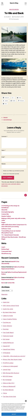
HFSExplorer (6, 353)
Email (3, 157)
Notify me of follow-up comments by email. (13, 170)
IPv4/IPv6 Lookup (8, 363)
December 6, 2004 (19, 16)
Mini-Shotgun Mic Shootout (11, 373)
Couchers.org (7, 322)
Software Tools (6, 228)
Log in (3, 247)
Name (3, 150)
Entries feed (5, 249)
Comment (4, 136)
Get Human (6, 339)
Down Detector (7, 326)
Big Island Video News (9, 312)
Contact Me (5, 214)
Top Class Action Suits (9, 396)
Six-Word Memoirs (8, 390)
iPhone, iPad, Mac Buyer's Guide (12, 359)
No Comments (15, 19)
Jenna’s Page (6, 369)
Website (3, 164)
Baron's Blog (14, 3)
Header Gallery (6, 216)
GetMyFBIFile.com (8, 342)
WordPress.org (6, 253)
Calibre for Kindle (8, 315)
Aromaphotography (7, 212)
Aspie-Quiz (6, 302)
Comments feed (6, 251)
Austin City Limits (8, 309)
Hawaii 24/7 (6, 346)
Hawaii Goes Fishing (9, 349)
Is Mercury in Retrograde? (10, 366)
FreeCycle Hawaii (8, 336)
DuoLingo (6, 329)
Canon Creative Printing (10, 319)
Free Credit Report (8, 332)
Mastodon (4, 294)
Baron (9, 16)
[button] (26, 401)
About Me (4, 210)
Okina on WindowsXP (9, 386)
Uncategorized (14, 9)
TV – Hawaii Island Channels (10, 235)
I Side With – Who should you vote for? (14, 356)
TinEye (5, 393)
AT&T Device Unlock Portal (11, 305)
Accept (14, 414)
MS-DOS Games (7, 376)
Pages (3, 222)
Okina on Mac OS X (8, 383)
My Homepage (7, 379)
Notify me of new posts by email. (11, 173)
